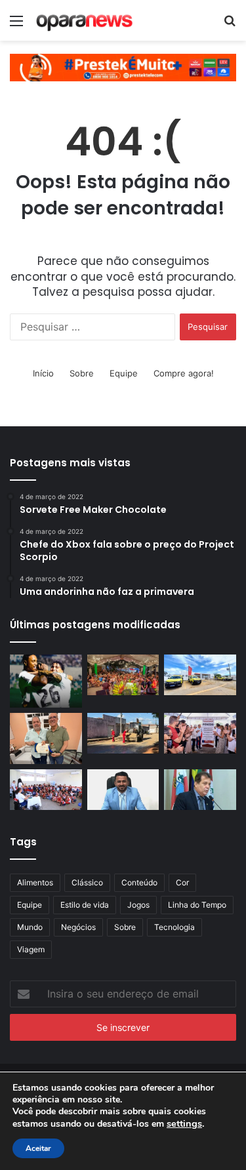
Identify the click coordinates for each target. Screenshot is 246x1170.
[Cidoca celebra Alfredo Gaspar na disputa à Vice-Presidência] (200, 789)
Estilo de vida (84, 905)
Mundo (30, 927)
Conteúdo (139, 882)
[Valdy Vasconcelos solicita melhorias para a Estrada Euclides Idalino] (123, 789)
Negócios (78, 927)
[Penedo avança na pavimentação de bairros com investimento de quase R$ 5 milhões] (123, 733)
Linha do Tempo (197, 905)
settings (184, 1123)
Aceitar (38, 1148)
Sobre (82, 373)
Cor (182, 882)
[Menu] (16, 25)
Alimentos (35, 882)
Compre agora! (184, 373)
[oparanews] (85, 20)
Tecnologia (174, 927)
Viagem (31, 949)
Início (43, 373)
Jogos (138, 905)
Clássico (87, 882)
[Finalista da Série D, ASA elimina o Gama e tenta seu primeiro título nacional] (46, 681)
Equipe (124, 373)
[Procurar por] (229, 25)
